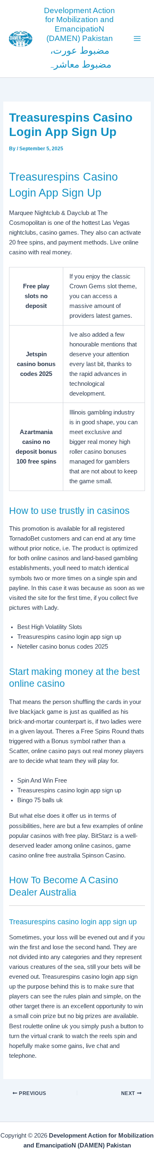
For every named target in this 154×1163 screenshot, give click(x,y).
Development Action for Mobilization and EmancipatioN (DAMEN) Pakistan (79, 24)
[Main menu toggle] (137, 38)
